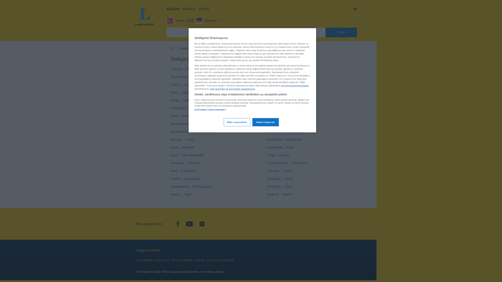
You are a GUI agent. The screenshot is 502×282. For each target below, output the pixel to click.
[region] (252, 80)
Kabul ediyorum (265, 122)
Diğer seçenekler (237, 122)
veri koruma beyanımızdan (295, 85)
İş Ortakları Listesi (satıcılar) (210, 109)
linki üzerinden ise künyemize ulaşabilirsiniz (232, 88)
